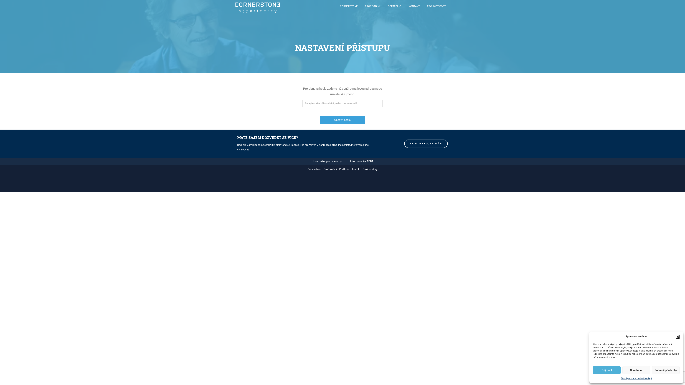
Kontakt (414, 6)
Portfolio (394, 6)
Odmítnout (636, 370)
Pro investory (436, 6)
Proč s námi (372, 6)
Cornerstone (349, 6)
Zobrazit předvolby (666, 370)
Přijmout (607, 370)
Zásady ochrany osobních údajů (636, 378)
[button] (678, 336)
